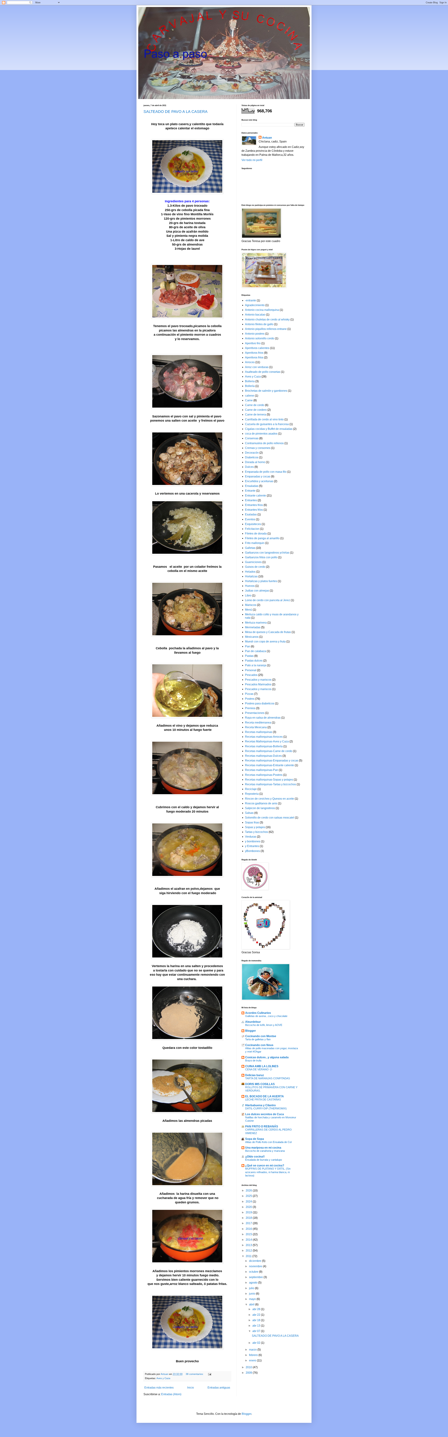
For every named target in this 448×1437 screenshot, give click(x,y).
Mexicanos (251, 636)
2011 (249, 1256)
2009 (249, 1372)
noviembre (256, 1266)
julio (252, 1288)
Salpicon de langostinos (260, 808)
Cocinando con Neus (259, 1045)
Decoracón (252, 452)
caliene (249, 395)
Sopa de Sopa (254, 1138)
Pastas (249, 655)
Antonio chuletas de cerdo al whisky (267, 319)
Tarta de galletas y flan (258, 1039)
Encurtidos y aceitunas (259, 481)
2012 (249, 1250)
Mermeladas (252, 627)
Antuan (267, 137)
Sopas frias (252, 822)
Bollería (250, 385)
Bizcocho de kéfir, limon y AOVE (263, 1024)
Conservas (251, 438)
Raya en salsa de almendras (263, 717)
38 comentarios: (195, 1374)
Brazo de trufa (253, 1060)
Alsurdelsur (253, 1021)
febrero (253, 1355)
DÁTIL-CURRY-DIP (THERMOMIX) (266, 1108)
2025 (249, 1195)
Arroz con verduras (256, 367)
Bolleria (250, 381)
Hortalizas (251, 576)
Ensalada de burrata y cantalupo (263, 1159)
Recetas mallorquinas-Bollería (264, 746)
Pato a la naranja (255, 665)
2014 (249, 1239)
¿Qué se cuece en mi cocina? (264, 1165)
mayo (253, 1299)
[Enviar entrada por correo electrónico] (209, 1374)
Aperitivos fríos (254, 357)
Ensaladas (251, 485)
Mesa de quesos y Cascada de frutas (268, 632)
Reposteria (252, 793)
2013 (249, 1245)
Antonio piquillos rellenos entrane (266, 328)
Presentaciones (254, 712)
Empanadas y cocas (257, 476)
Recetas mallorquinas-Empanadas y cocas (271, 760)
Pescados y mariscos (258, 679)
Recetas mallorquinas (258, 731)
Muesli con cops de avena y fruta (265, 641)
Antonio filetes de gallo (259, 324)
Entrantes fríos (254, 509)
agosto (253, 1282)
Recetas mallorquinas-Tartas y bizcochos (270, 784)
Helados (250, 571)
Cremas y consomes (257, 447)
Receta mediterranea (258, 722)
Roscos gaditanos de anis (261, 803)
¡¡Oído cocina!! (255, 1156)
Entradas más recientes (159, 1387)
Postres (249, 698)
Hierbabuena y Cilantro (260, 1105)
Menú (248, 609)
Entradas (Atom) (171, 1394)
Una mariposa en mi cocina (263, 1147)
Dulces (249, 466)
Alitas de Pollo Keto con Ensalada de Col (268, 1142)
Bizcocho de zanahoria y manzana (265, 1150)
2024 (249, 1201)
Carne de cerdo (254, 405)
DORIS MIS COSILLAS (260, 1084)
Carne (249, 400)
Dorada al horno (255, 462)
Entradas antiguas (219, 1387)
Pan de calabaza (255, 651)
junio (252, 1293)
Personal (250, 670)
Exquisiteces (253, 524)
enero (253, 1360)
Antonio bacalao (255, 314)
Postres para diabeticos (259, 703)
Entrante (250, 490)
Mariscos (250, 604)
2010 (249, 1367)
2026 (249, 1190)
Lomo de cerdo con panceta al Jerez (267, 600)
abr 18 (256, 1320)
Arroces (250, 362)
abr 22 (256, 1314)
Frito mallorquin (254, 542)
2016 (249, 1228)
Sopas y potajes (255, 827)
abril (252, 1304)
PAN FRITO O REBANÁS (261, 1126)
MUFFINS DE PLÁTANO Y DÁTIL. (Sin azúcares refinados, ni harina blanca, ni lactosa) (267, 1172)
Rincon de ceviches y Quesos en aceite (269, 798)
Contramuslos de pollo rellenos (264, 443)
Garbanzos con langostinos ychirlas (267, 552)
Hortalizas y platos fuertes (261, 581)
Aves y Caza (163, 1378)
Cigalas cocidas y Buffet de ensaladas (268, 428)
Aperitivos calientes (257, 348)
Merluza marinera (256, 622)
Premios (250, 708)
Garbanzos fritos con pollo (261, 557)
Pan (247, 646)
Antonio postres (254, 333)
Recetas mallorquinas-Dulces (263, 755)
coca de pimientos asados (261, 433)
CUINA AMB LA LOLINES (261, 1066)
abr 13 (256, 1325)
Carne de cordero (256, 409)
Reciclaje (251, 789)
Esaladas (251, 514)
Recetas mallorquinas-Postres (263, 774)
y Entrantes (252, 846)
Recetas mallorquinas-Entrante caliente (269, 765)
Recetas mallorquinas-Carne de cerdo (268, 751)
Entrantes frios (254, 505)
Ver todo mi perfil (251, 160)
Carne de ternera (255, 414)
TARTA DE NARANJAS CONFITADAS (267, 1078)
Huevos (250, 585)
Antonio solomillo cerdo (259, 338)
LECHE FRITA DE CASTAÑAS (263, 1099)
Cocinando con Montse (260, 1036)
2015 (249, 1234)
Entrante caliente (255, 495)
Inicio (190, 1387)
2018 (249, 1217)
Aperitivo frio (253, 343)
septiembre (256, 1277)
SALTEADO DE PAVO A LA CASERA (176, 111)
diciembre (255, 1260)
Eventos (250, 519)
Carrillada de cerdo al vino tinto (264, 419)
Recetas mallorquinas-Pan (261, 769)
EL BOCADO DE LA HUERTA (264, 1096)
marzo (253, 1349)
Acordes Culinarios (258, 1012)
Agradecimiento (255, 305)
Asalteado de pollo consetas (262, 371)
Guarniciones (253, 562)
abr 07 (256, 1331)
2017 (249, 1223)
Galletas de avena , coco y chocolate (266, 1016)
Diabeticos (251, 457)
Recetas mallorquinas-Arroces (264, 736)
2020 (249, 1206)
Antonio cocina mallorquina (262, 309)
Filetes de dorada (256, 533)
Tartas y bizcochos (256, 831)
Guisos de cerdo (255, 566)
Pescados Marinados (258, 684)
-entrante (250, 300)
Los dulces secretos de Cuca (264, 1114)
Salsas (249, 812)
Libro (248, 595)
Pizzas (249, 693)
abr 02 (256, 1342)
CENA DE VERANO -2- (258, 1069)
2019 (249, 1212)
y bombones (252, 841)
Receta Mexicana (256, 727)
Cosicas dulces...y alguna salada (267, 1057)
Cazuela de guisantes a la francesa (267, 424)
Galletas (250, 547)
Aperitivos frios (254, 352)
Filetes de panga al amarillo (262, 538)
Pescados (251, 674)
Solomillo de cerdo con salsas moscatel (269, 817)
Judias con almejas (257, 590)
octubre (254, 1271)
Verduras (250, 836)
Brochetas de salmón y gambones (266, 390)
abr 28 (256, 1309)
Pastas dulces (253, 660)
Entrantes (251, 500)
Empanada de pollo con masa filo (265, 471)
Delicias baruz (254, 1075)
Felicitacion (252, 528)
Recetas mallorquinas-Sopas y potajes (269, 779)
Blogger (250, 1030)
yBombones (252, 850)
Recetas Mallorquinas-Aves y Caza (267, 741)
